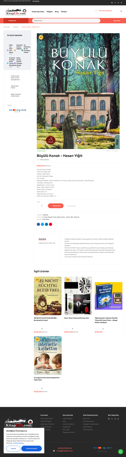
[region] (24, 440)
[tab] (47, 239)
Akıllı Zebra (46, 219)
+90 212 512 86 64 (105, 11)
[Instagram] (118, 3)
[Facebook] (112, 3)
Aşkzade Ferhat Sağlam (19, 47)
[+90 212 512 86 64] (96, 10)
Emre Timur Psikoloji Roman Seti (76, 318)
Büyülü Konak (52, 217)
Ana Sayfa (7, 27)
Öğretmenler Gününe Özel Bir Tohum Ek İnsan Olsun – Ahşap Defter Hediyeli (106, 320)
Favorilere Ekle (71, 206)
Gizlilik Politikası (18, 443)
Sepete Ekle (57, 206)
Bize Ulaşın (117, 20)
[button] (116, 37)
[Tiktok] (121, 3)
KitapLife (76, 217)
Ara (97, 20)
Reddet (13, 448)
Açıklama (42, 239)
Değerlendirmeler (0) (47, 243)
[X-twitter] (115, 3)
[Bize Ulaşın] (112, 20)
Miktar (38, 202)
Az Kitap (45, 217)
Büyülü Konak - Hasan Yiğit (65, 217)
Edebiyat (15, 27)
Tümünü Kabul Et (31, 448)
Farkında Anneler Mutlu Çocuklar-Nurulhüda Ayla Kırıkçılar (12, 63)
